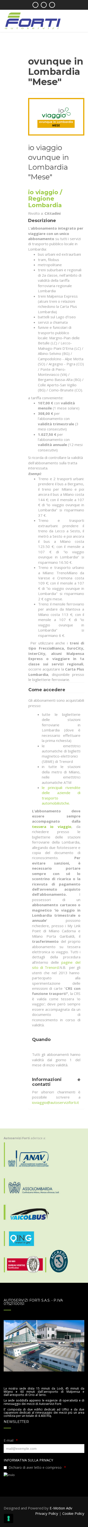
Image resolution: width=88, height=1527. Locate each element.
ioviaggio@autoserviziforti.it (55, 1102)
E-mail (8, 1440)
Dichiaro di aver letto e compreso (35, 1467)
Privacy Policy (46, 1513)
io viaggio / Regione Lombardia (45, 199)
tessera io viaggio (51, 826)
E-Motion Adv (61, 1508)
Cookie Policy (73, 1513)
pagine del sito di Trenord (56, 965)
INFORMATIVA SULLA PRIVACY (28, 1460)
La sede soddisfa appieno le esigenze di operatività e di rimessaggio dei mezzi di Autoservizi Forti (44, 1402)
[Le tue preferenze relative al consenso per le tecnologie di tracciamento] (8, 1518)
